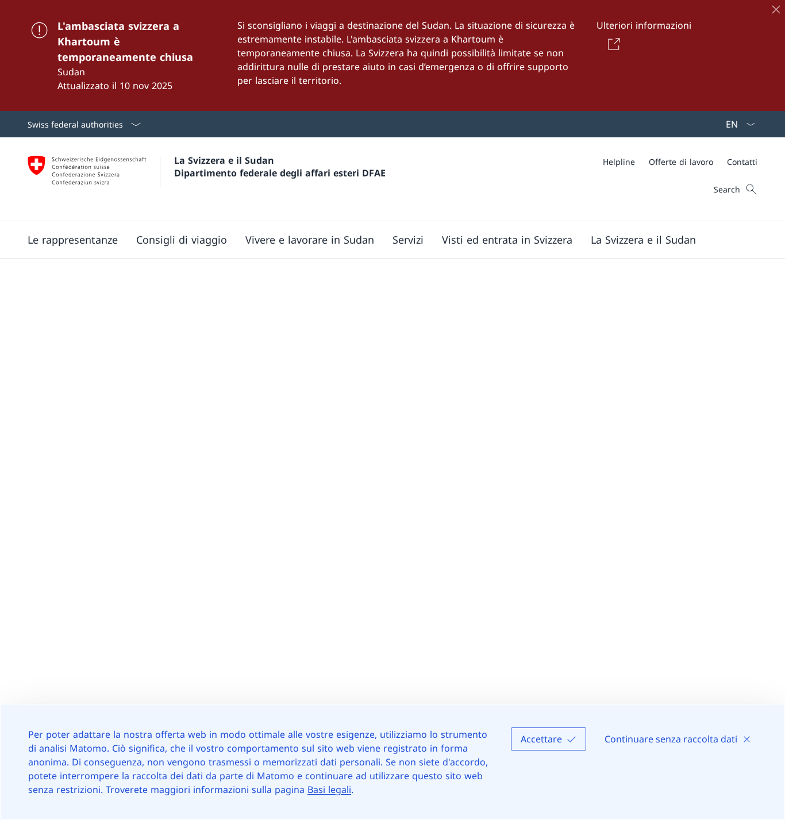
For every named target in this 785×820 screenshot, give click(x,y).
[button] (72, 239)
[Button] (612, 43)
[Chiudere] (776, 9)
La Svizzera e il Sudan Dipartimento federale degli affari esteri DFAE (280, 166)
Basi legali (329, 789)
